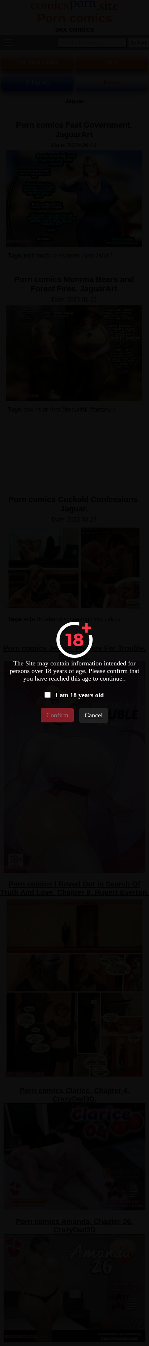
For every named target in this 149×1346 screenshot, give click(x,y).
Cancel (94, 715)
